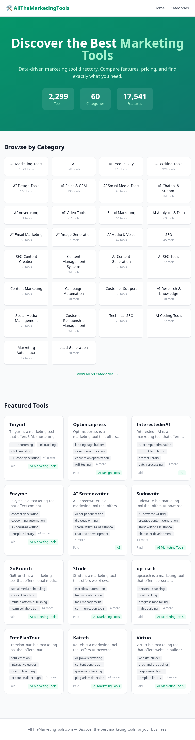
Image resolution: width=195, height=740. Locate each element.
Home (160, 8)
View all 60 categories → (97, 374)
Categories (180, 8)
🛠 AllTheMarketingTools (37, 8)
